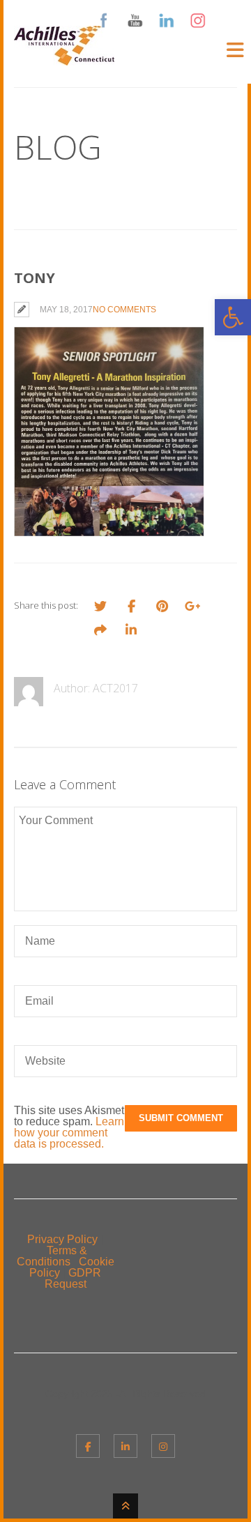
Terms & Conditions (52, 1256)
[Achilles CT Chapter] (64, 57)
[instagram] (163, 1446)
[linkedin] (125, 1446)
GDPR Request (73, 1278)
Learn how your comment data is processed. (69, 1133)
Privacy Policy (62, 1239)
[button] (233, 317)
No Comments (124, 309)
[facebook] (88, 1446)
